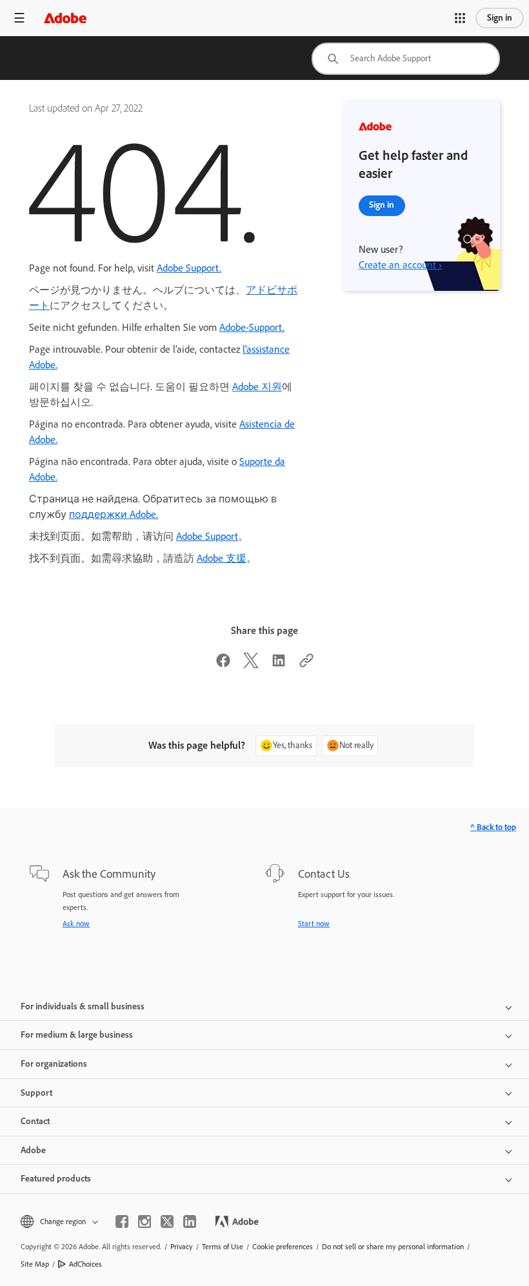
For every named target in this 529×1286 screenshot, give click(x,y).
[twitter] (167, 1221)
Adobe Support (207, 536)
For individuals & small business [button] (83, 1006)
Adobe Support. (189, 268)
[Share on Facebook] (223, 664)
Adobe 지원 (257, 387)
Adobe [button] (33, 1150)
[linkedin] (189, 1221)
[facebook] (121, 1221)
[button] (460, 18)
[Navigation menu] (19, 17)
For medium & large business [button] (77, 1034)
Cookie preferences (282, 1246)
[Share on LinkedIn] (278, 664)
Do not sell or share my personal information (393, 1246)
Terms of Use (222, 1246)
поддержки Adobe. (113, 514)
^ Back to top (493, 827)
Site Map (35, 1264)
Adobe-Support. (251, 327)
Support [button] (36, 1092)
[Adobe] (65, 17)
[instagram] (144, 1221)
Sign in (499, 17)
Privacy (181, 1246)
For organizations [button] (54, 1063)
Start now (314, 923)
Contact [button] (35, 1121)
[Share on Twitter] (251, 664)
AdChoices (85, 1264)
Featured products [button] (56, 1178)
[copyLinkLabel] (306, 664)
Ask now (76, 923)
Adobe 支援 (221, 558)
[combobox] (406, 59)
